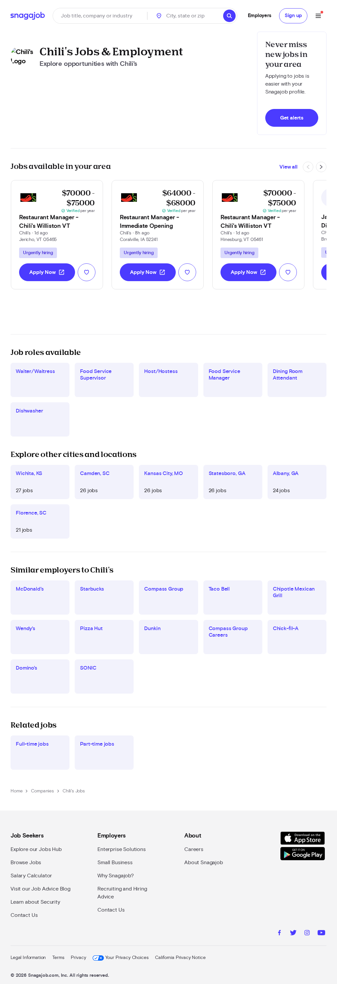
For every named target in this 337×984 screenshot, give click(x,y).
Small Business (115, 862)
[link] (57, 234)
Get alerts (291, 117)
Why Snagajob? (115, 875)
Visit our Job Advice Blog (40, 888)
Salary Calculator (31, 875)
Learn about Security (35, 902)
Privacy (78, 957)
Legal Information (28, 957)
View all (288, 167)
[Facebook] (279, 933)
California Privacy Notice (180, 957)
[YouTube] (321, 933)
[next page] (321, 167)
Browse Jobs (26, 862)
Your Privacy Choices (126, 957)
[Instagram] (307, 933)
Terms (58, 957)
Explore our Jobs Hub (36, 849)
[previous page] (308, 167)
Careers (193, 849)
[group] (38, 253)
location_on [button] (159, 16)
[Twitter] (293, 933)
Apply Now (47, 272)
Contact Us (24, 915)
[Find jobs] (229, 16)
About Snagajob (203, 862)
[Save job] (86, 272)
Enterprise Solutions (121, 849)
